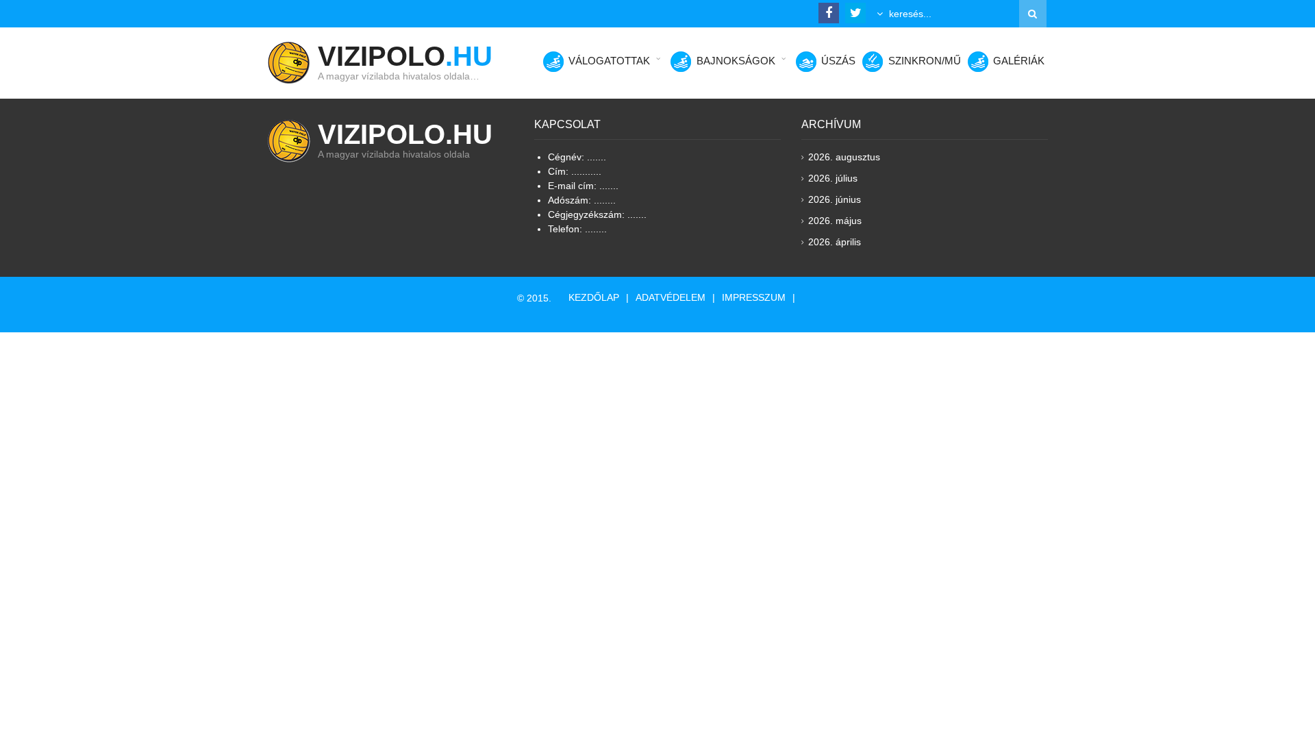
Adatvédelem (670, 297)
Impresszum (754, 297)
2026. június (834, 199)
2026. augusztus (844, 156)
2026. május (835, 220)
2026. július (832, 178)
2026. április (834, 241)
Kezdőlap (593, 297)
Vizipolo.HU (405, 134)
